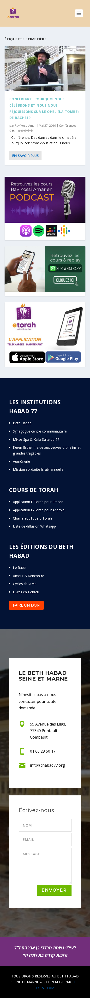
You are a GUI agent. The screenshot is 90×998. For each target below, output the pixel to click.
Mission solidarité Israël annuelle (38, 469)
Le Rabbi (19, 567)
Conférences (67, 126)
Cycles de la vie (24, 583)
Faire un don (26, 605)
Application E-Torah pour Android (39, 510)
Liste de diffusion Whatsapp (34, 526)
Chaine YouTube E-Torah (32, 518)
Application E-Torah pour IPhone (38, 501)
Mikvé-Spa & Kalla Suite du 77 (36, 439)
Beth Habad (22, 423)
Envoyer (54, 890)
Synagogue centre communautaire (40, 431)
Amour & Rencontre (28, 575)
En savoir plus (25, 155)
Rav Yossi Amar (25, 126)
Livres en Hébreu (26, 592)
